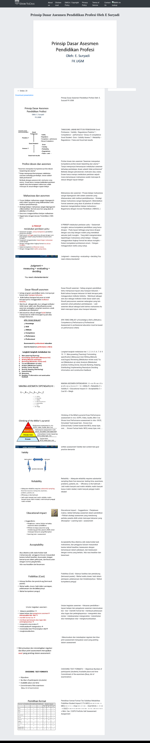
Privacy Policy (85, 4)
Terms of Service (95, 4)
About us (50, 4)
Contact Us (107, 4)
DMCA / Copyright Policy (72, 4)
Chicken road (58, 4)
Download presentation (24, 95)
